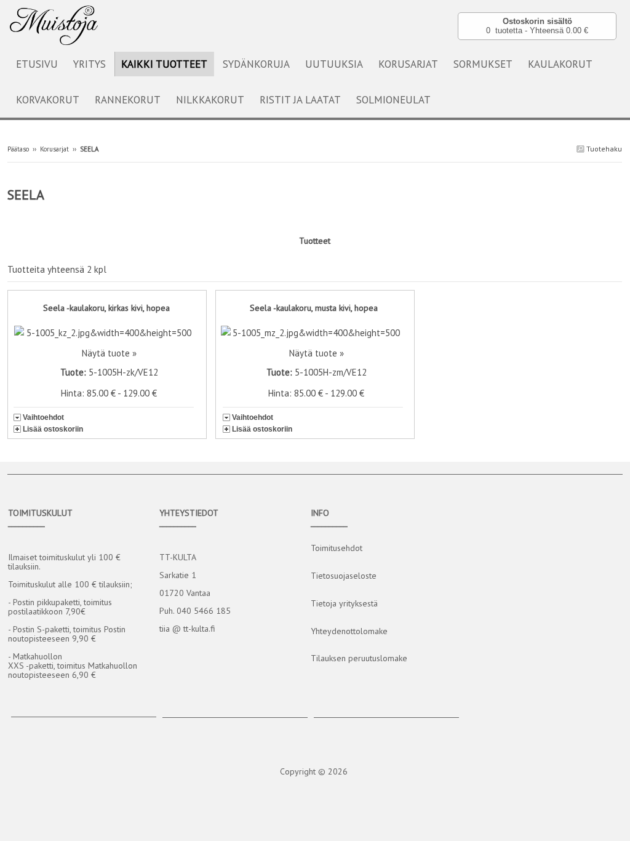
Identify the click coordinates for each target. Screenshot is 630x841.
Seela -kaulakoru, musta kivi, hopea (314, 307)
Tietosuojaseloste (344, 575)
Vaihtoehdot (43, 417)
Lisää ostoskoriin (53, 429)
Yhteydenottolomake (349, 631)
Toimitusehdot (336, 547)
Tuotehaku (603, 148)
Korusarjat (54, 149)
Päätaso (18, 149)
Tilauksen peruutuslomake (359, 658)
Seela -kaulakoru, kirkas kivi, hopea (106, 307)
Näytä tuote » (109, 353)
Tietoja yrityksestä (344, 603)
